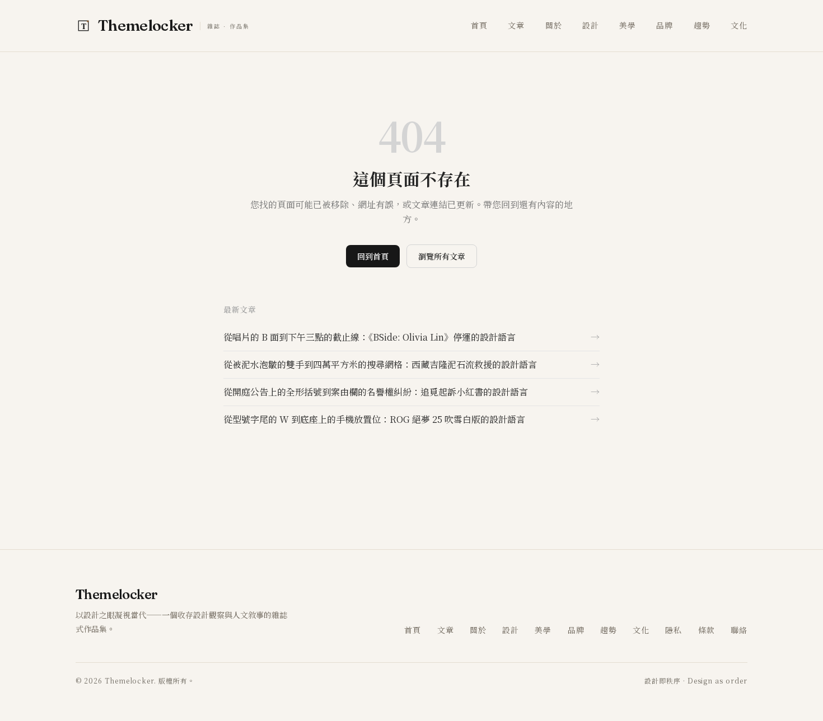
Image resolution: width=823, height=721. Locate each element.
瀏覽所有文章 (441, 256)
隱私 (673, 629)
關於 (553, 25)
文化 (739, 25)
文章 (516, 25)
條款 (706, 629)
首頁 (479, 25)
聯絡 (739, 629)
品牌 (664, 25)
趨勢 (702, 25)
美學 (627, 25)
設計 (590, 25)
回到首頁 (373, 256)
